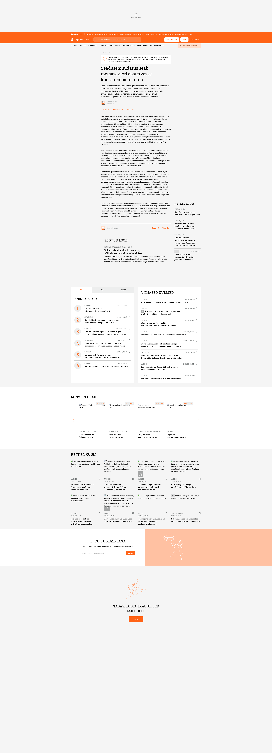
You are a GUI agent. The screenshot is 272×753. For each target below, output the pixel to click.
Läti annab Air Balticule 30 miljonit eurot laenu (161, 378)
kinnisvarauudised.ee (166, 34)
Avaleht (74, 45)
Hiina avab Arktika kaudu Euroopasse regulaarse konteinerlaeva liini (82, 487)
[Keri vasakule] (73, 420)
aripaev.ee (89, 34)
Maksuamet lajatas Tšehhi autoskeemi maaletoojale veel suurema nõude (149, 487)
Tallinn (170, 432)
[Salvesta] (129, 305)
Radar (132, 45)
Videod (117, 45)
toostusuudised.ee (101, 34)
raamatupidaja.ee (151, 34)
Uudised (87, 305)
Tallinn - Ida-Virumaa (87, 432)
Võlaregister (159, 45)
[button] (103, 553)
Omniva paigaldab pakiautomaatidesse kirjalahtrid (107, 366)
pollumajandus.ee (125, 34)
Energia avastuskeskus (118, 432)
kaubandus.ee (113, 34)
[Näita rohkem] (191, 34)
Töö (150, 45)
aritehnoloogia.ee (138, 34)
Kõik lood (82, 45)
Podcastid (109, 45)
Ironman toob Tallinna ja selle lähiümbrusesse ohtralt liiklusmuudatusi (185, 226)
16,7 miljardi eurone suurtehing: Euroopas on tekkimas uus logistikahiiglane (151, 521)
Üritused (125, 45)
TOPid (101, 45)
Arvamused (92, 45)
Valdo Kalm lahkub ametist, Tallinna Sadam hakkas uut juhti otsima (115, 487)
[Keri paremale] (198, 420)
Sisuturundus (142, 45)
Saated (144, 308)
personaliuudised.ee (181, 34)
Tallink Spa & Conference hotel (151, 432)
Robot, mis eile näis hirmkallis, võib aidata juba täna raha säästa (123, 252)
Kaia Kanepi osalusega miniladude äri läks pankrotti (164, 302)
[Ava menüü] (81, 34)
